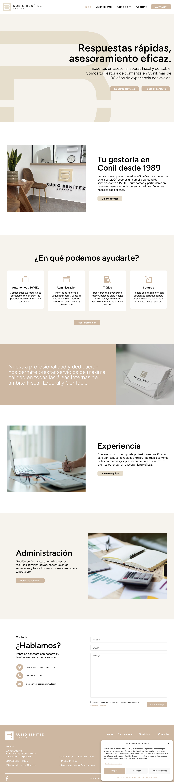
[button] (168, 743)
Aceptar (114, 771)
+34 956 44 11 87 (34, 675)
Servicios (122, 6)
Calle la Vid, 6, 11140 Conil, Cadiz (41, 667)
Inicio (88, 6)
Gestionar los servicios (113, 764)
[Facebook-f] (7, 778)
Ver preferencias (159, 771)
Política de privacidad (140, 777)
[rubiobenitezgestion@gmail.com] (20, 684)
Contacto (141, 6)
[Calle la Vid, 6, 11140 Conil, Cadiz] (20, 667)
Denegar (137, 771)
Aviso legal (153, 777)
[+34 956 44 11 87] (20, 675)
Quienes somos (104, 6)
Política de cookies (124, 777)
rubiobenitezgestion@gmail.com (41, 684)
